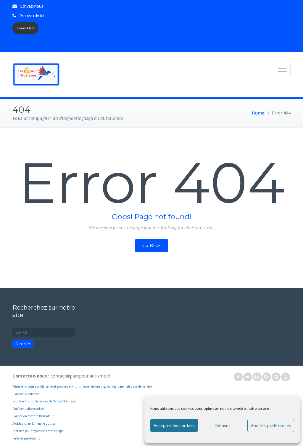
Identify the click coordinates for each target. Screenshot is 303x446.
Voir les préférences (271, 425)
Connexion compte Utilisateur (33, 416)
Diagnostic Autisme (25, 394)
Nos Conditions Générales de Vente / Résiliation (45, 401)
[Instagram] (285, 377)
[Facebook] (238, 377)
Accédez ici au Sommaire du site (33, 423)
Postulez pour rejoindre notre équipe (38, 431)
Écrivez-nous (31, 6)
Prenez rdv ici (31, 15)
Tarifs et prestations (26, 438)
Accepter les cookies (174, 425)
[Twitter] (247, 377)
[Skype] (276, 377)
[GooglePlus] (266, 377)
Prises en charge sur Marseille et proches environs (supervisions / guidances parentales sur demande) (82, 380)
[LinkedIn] (257, 377)
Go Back (151, 245)
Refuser (222, 425)
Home (258, 113)
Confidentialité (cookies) (28, 408)
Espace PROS (25, 28)
